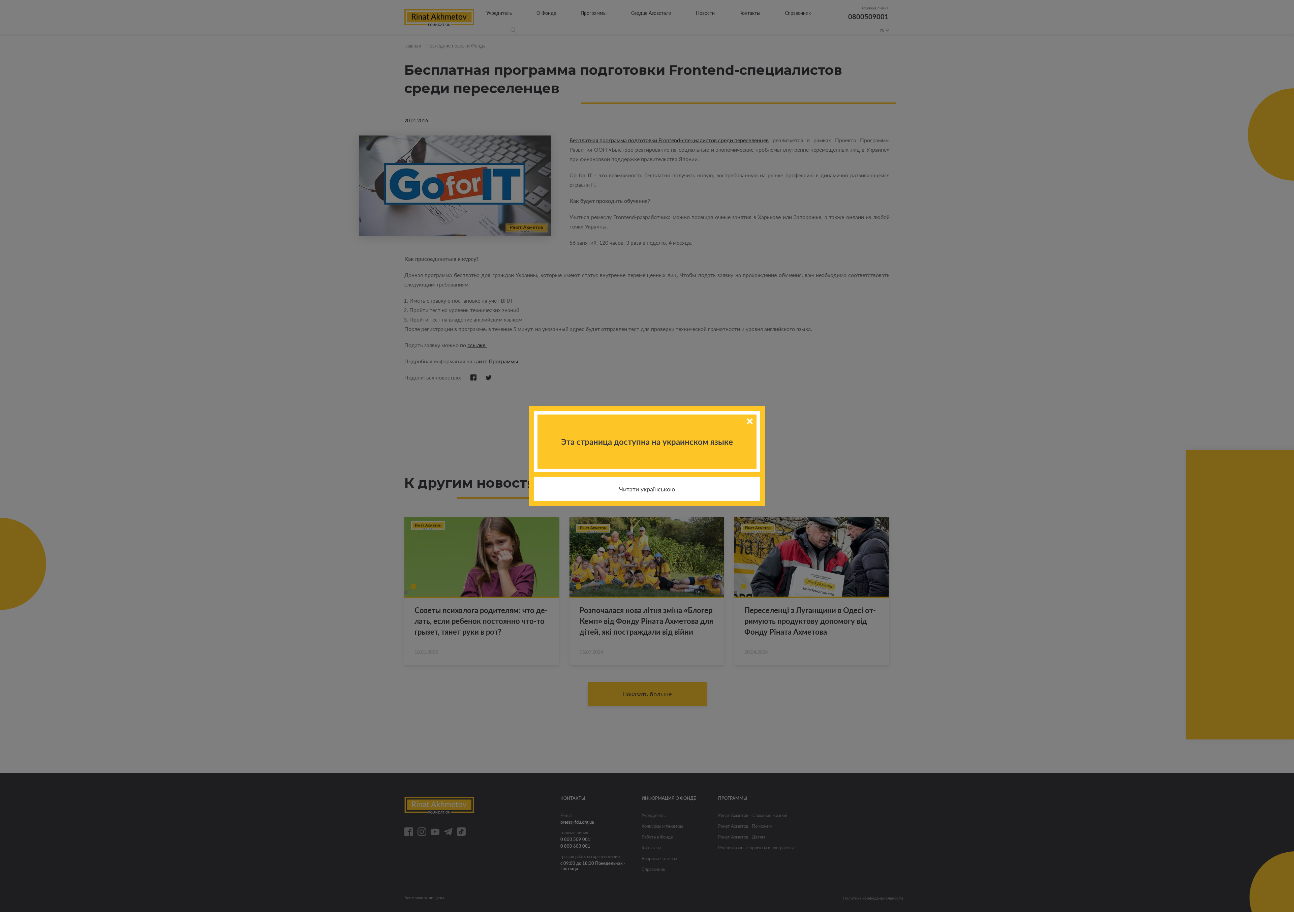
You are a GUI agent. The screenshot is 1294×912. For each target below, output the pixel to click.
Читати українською (647, 489)
